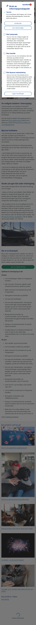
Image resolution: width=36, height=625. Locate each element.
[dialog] (18, 49)
